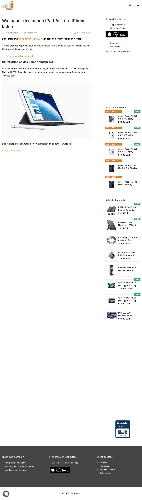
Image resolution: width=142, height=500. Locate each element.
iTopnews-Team (118, 28)
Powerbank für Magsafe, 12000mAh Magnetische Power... (128, 224)
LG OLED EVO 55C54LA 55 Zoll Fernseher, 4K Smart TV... (128, 314)
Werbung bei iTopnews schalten (20, 466)
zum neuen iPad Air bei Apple (19, 56)
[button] (6, 494)
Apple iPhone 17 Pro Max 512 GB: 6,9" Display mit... (127, 183)
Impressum (115, 43)
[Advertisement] (124, 79)
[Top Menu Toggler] (138, 5)
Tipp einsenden (117, 25)
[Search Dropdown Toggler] (130, 5)
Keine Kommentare (84, 33)
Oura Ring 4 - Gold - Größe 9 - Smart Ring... (127, 239)
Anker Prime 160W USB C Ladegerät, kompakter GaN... (126, 254)
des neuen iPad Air (30, 38)
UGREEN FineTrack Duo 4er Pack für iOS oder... (127, 208)
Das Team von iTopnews (16, 470)
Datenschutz (116, 47)
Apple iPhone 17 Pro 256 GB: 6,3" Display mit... (127, 167)
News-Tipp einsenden (15, 463)
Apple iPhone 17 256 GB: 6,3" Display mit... (127, 117)
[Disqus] (47, 189)
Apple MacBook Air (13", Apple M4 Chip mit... (127, 299)
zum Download (12, 150)
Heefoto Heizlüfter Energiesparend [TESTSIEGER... (127, 269)
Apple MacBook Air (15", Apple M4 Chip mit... (127, 284)
